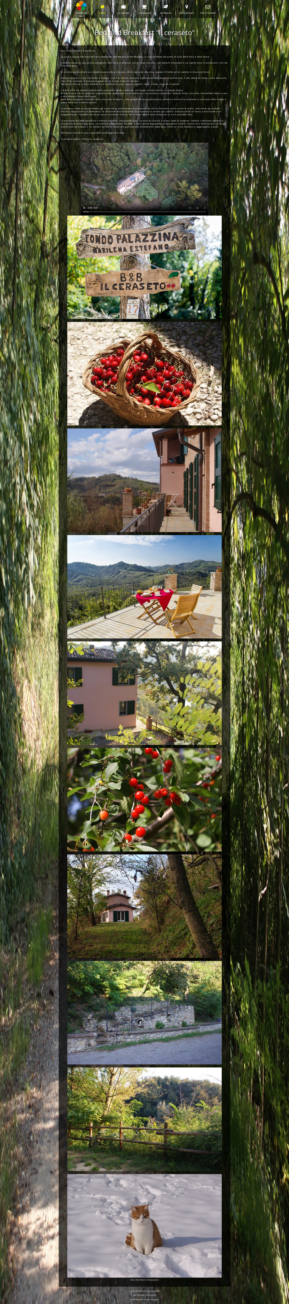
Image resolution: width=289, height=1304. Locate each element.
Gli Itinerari (165, 12)
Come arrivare (186, 12)
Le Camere (123, 12)
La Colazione (144, 12)
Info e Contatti (207, 12)
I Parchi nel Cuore (81, 14)
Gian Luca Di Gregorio (149, 1299)
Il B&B (102, 12)
